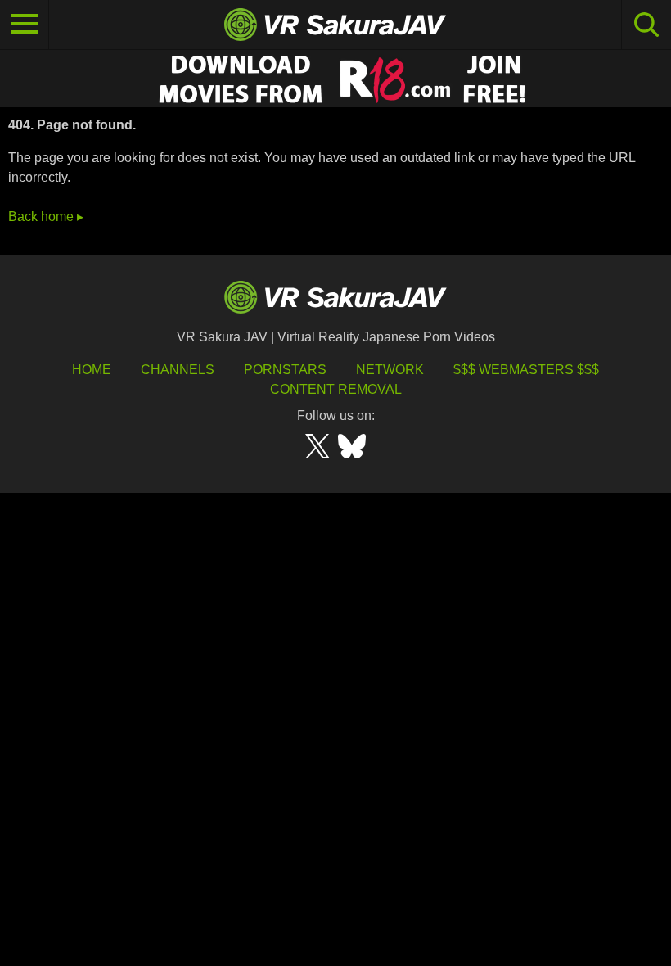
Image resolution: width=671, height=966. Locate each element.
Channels (177, 370)
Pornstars (285, 370)
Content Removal (336, 389)
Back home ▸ (45, 216)
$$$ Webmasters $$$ (526, 370)
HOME (91, 370)
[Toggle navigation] (24, 24)
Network (390, 370)
